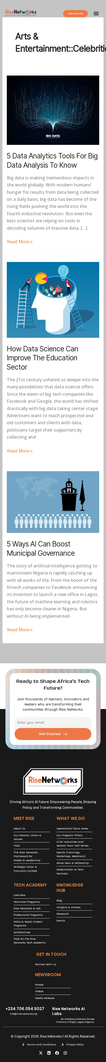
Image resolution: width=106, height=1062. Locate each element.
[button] (96, 13)
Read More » (20, 241)
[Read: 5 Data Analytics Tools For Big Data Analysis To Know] (53, 110)
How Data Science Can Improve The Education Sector (42, 358)
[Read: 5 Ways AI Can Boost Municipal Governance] (53, 502)
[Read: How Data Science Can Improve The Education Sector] (53, 299)
